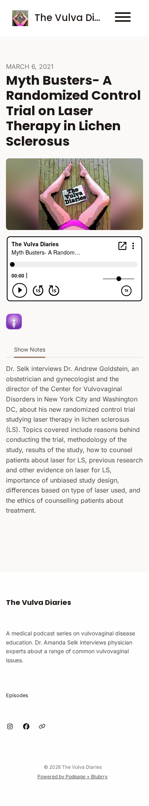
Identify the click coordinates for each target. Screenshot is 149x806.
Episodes (17, 695)
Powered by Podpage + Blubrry (72, 776)
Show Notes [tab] (29, 349)
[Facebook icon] (26, 726)
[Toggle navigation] (123, 18)
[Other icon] (43, 726)
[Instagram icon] (10, 726)
